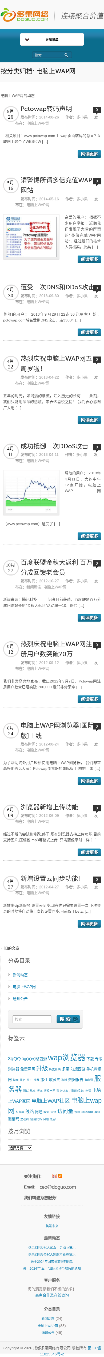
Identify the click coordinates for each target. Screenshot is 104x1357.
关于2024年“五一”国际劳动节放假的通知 (52, 1268)
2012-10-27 (49, 581)
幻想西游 (77, 1069)
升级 (42, 1068)
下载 (90, 1059)
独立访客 (62, 1090)
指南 (16, 1079)
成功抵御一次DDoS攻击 (54, 446)
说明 (77, 1112)
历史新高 (55, 1069)
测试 (26, 1090)
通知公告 (20, 999)
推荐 (36, 1079)
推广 (30, 1079)
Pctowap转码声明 (46, 109)
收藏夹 (54, 1079)
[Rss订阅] (60, 1176)
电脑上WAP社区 (50, 1101)
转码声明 (87, 1112)
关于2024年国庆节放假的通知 (52, 1262)
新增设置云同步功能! (50, 878)
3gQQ (14, 1058)
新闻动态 (33, 587)
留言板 (19, 1112)
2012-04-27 (49, 887)
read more (89, 154)
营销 (53, 1112)
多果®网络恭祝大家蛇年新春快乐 (51, 1254)
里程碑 (24, 1119)
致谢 (46, 1112)
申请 (88, 1090)
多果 (65, 1069)
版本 (40, 1090)
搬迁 (44, 1079)
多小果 (82, 117)
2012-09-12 (49, 662)
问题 (46, 1119)
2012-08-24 (49, 744)
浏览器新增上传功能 (49, 807)
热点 (33, 1090)
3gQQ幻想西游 (34, 1059)
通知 (97, 1112)
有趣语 (88, 1079)
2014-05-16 (49, 199)
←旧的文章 (10, 948)
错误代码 (36, 1119)
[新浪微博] (55, 1176)
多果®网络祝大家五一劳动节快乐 (51, 1247)
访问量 (65, 1111)
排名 (23, 1079)
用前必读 (76, 1090)
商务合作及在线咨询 (52, 1295)
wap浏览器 (66, 1057)
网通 (38, 1112)
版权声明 (49, 1090)
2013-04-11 (49, 454)
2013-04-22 (49, 377)
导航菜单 (52, 40)
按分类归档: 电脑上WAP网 (38, 71)
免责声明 (27, 1069)
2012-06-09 (49, 815)
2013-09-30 (49, 296)
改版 (64, 1079)
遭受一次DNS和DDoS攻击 (58, 287)
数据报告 (75, 1079)
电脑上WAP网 (37, 123)
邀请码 (13, 1119)
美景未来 (52, 1226)
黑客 (53, 1119)
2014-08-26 (49, 117)
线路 (29, 1111)
